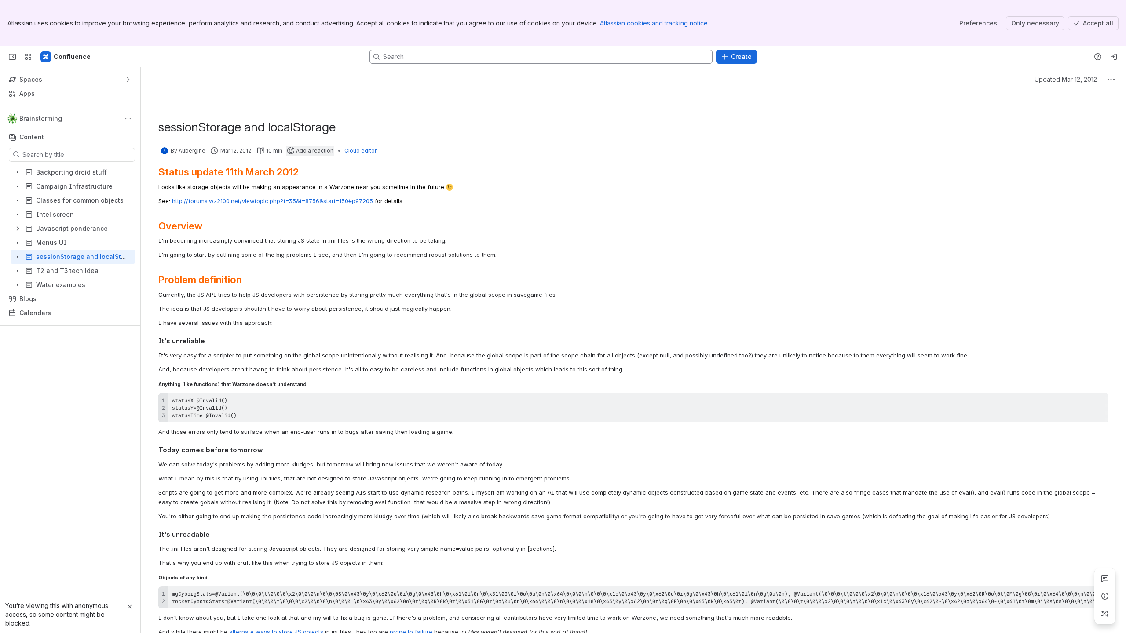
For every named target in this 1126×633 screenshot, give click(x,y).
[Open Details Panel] (1105, 596)
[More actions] (128, 118)
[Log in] (1114, 57)
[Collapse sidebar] (12, 57)
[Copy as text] (1098, 403)
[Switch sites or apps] (28, 57)
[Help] (1098, 57)
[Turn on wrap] (1082, 403)
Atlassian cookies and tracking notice (654, 23)
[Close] (129, 606)
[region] (633, 597)
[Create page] (1105, 614)
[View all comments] (1105, 578)
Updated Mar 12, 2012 (1066, 79)
